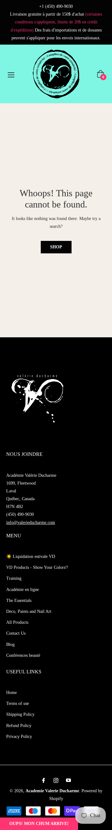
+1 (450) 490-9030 (56, 6)
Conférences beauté (23, 655)
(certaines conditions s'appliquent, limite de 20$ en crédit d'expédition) (56, 22)
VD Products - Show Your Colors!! (37, 567)
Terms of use (17, 703)
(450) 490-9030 (20, 514)
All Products (17, 622)
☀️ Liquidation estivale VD (30, 556)
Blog (10, 644)
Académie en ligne (22, 589)
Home (11, 692)
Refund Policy (18, 725)
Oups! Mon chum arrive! (39, 823)
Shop (56, 247)
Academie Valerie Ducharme (52, 790)
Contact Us (16, 633)
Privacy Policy (19, 736)
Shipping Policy (20, 714)
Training (13, 578)
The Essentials (18, 600)
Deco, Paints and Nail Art (28, 611)
